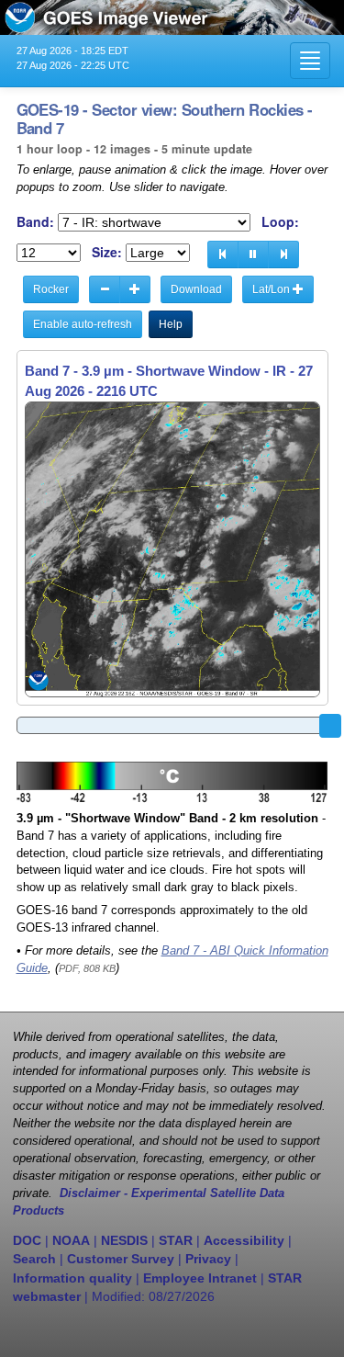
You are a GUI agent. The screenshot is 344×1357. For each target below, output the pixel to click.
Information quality (72, 1278)
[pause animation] (253, 254)
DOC (27, 1240)
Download (196, 289)
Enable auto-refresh (82, 324)
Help (171, 324)
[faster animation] (134, 289)
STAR (176, 1240)
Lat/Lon (272, 289)
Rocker (51, 289)
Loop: (280, 222)
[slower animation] (104, 289)
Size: (107, 252)
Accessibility (244, 1240)
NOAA (71, 1240)
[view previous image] (223, 254)
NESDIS (124, 1240)
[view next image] (283, 254)
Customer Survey (120, 1258)
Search (34, 1258)
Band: (35, 222)
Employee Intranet (200, 1278)
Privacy (208, 1258)
